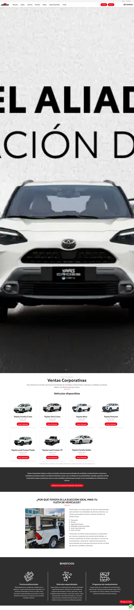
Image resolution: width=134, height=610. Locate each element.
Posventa (37, 4)
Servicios (29, 4)
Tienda (64, 4)
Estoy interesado (23, 424)
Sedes (123, 1)
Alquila (44, 4)
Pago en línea (127, 602)
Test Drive (128, 1)
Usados (23, 4)
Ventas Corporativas (54, 4)
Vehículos (15, 4)
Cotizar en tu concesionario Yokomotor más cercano (67, 485)
